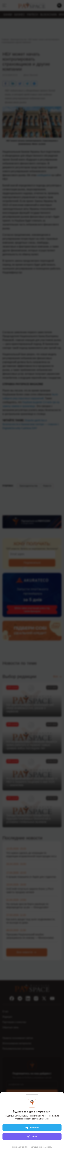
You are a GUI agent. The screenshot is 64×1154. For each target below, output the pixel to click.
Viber (34, 1136)
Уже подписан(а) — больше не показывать (32, 1147)
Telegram (34, 1127)
